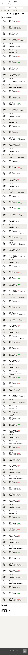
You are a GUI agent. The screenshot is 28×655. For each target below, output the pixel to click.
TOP (1, 10)
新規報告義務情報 (16, 4)
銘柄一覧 (5, 10)
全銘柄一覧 (9, 4)
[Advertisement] (14, 634)
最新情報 (2, 4)
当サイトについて (14, 650)
